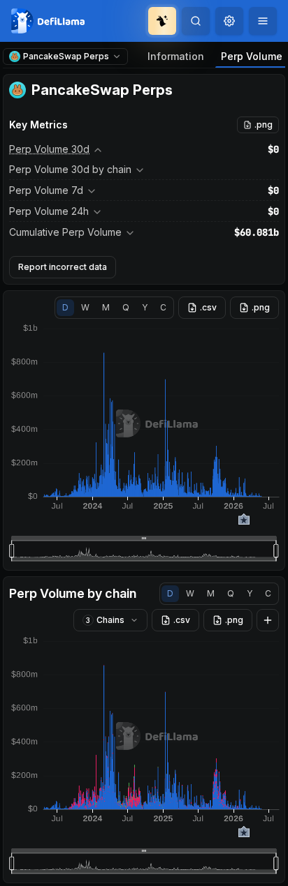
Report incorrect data (62, 267)
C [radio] (163, 307)
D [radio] (65, 307)
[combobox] (229, 21)
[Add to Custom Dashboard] (268, 620)
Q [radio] (125, 307)
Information (175, 56)
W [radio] (85, 307)
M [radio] (106, 307)
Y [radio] (144, 307)
